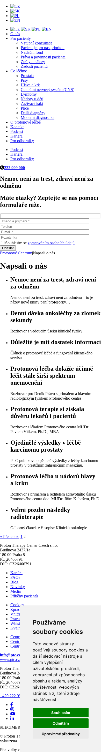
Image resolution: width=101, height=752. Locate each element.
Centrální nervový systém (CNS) (47, 89)
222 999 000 (14, 167)
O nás (15, 34)
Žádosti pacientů (34, 66)
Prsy (24, 80)
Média (15, 591)
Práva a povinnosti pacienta (43, 57)
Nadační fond (32, 52)
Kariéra (16, 136)
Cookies (17, 605)
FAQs (15, 577)
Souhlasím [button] (60, 712)
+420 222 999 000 (15, 696)
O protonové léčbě (25, 122)
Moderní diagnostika (37, 117)
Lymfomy (29, 94)
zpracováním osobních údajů (51, 243)
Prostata (27, 75)
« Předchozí (9, 536)
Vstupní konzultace (36, 43)
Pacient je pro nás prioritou (42, 47)
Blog (14, 582)
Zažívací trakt (32, 103)
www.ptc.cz (10, 659)
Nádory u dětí (32, 99)
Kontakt (17, 127)
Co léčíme (18, 71)
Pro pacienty (20, 38)
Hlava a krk (30, 85)
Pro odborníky (22, 141)
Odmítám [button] (61, 723)
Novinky (17, 586)
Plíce (25, 108)
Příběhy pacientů (24, 596)
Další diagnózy (33, 113)
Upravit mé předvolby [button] (61, 734)
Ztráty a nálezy (33, 61)
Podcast (16, 131)
